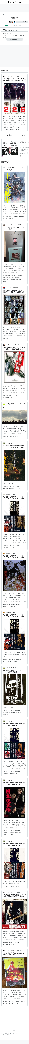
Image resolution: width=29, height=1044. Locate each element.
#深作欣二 (12, 606)
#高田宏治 (5, 710)
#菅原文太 (5, 832)
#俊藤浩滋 (5, 714)
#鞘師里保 (12, 279)
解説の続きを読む (13, 39)
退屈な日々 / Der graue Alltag (12, 76)
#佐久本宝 (18, 279)
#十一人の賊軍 (6, 275)
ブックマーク (5, 140)
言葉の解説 (5, 25)
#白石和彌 (15, 216)
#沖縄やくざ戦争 (13, 773)
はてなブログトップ (5, 1034)
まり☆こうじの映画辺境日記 (12, 287)
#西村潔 (11, 1001)
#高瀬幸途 (11, 488)
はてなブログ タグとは (6, 1033)
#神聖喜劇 (17, 488)
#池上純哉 (19, 275)
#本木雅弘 (5, 129)
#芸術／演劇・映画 (7, 397)
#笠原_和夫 (12, 395)
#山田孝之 (5, 218)
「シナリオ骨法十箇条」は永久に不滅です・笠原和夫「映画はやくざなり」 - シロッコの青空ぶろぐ (9, 143)
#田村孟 (16, 661)
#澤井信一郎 (6, 606)
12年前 (20, 950)
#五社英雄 (5, 127)
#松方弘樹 (5, 944)
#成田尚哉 (11, 547)
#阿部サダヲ (6, 279)
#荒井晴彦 (5, 486)
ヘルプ (13, 1033)
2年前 (20, 76)
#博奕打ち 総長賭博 (8, 834)
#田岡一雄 (18, 712)
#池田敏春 (5, 547)
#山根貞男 (10, 661)
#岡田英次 (22, 1001)
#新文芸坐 (11, 944)
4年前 (19, 344)
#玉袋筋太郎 (12, 712)
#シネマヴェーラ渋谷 (14, 1003)
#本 (16, 395)
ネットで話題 (13, 25)
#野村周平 (5, 281)
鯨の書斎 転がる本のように (11, 344)
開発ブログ (18, 1033)
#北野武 (5, 661)
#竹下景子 (5, 1003)
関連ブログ (22, 25)
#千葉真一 (5, 1001)
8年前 (16, 667)
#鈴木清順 (5, 488)
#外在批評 (15, 436)
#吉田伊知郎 (12, 486)
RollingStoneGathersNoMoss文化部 (13, 224)
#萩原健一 (17, 127)
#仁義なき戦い (18, 832)
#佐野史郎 (11, 129)
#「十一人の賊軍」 (7, 216)
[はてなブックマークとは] (11, 135)
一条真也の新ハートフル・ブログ (12, 167)
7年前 (16, 443)
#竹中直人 (17, 129)
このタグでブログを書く (21, 21)
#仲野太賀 (11, 218)
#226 (4, 436)
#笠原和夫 (11, 127)
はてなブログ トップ (7, 14)
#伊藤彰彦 (11, 710)
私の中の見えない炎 (10, 443)
